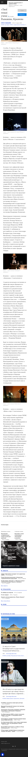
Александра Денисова (11, 653)
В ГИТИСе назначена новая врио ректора (12, 702)
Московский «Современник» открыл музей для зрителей (6, 536)
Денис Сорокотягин (14, 698)
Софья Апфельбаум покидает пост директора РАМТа (13, 574)
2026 (4, 655)
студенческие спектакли (19, 24)
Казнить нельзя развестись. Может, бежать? (12, 597)
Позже (15, 10)
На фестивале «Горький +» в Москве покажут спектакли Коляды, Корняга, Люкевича (13, 581)
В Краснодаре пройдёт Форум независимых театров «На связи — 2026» (12, 730)
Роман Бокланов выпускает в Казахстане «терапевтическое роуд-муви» (12, 578)
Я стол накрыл (5, 594)
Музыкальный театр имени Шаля (18, 655)
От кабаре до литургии (7, 592)
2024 (3, 24)
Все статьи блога (5, 601)
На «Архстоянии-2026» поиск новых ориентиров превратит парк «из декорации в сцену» (14, 722)
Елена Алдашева (6, 23)
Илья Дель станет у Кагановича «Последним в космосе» (19, 536)
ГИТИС (11, 24)
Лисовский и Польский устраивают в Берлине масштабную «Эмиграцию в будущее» (13, 710)
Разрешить (23, 10)
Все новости (4, 585)
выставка (7, 24)
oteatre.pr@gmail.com (5, 743)
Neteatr (8, 698)
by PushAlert (11, 11)
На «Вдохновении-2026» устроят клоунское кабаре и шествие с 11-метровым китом (12, 714)
